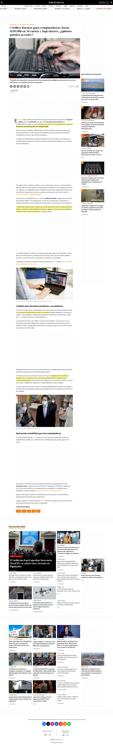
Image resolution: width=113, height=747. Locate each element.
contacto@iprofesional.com (56, 742)
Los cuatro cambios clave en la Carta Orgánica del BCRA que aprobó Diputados (67, 671)
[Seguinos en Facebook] (44, 724)
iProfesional (13, 24)
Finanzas (51, 6)
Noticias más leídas (17, 526)
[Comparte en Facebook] (11, 86)
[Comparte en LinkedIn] (21, 86)
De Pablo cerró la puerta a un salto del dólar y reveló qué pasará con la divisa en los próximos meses (20, 577)
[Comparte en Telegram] (24, 86)
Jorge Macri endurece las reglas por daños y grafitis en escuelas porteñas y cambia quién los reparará (92, 209)
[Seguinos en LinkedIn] (56, 724)
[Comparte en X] (14, 86)
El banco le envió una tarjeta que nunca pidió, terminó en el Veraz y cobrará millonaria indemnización (92, 126)
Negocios (72, 6)
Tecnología (79, 6)
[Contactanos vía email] (45, 735)
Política (44, 6)
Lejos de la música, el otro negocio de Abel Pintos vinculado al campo (42, 699)
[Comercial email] (63, 735)
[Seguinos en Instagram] (52, 724)
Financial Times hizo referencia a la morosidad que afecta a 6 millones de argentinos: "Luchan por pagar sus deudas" (68, 550)
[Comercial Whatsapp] (67, 735)
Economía (37, 6)
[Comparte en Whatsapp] (18, 86)
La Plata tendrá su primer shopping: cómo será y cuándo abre (68, 590)
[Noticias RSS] (65, 724)
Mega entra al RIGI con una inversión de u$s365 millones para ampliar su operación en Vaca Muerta (91, 672)
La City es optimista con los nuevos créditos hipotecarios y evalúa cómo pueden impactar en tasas (68, 685)
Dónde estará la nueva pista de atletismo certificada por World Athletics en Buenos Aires (43, 577)
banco (18, 511)
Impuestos (58, 6)
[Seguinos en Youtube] (61, 724)
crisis (29, 511)
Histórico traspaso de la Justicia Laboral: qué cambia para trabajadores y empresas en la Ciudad (92, 181)
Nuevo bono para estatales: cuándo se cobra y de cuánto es (92, 576)
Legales (65, 6)
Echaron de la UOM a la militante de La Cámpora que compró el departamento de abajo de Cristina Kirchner (68, 578)
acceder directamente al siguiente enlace (48, 491)
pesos (24, 511)
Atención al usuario (48, 731)
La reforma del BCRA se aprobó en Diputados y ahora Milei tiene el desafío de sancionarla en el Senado (44, 672)
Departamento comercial (65, 732)
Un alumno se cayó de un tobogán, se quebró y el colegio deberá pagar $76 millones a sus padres (20, 672)
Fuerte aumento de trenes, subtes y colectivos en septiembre (68, 604)
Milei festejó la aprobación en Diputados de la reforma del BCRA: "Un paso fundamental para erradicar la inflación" (67, 644)
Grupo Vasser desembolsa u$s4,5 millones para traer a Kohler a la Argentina (20, 699)
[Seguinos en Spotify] (69, 724)
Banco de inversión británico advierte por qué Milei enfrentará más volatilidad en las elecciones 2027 (67, 564)
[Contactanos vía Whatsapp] (50, 735)
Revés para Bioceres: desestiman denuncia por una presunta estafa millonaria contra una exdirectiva (20, 644)
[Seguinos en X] (48, 724)
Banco (20, 120)
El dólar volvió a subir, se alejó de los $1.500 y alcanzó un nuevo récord (67, 699)
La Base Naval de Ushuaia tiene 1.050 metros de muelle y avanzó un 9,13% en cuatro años (92, 97)
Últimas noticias (29, 6)
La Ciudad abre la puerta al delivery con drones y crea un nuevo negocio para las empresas (43, 606)
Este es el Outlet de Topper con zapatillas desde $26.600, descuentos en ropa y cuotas (92, 153)
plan (38, 511)
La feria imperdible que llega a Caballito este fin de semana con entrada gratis (67, 657)
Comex (86, 6)
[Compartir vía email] (28, 86)
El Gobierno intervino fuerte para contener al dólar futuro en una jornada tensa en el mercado (20, 605)
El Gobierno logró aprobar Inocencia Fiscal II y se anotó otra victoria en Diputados (31, 563)
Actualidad (20, 24)
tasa (34, 511)
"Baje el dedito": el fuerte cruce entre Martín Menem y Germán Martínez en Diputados (44, 644)
